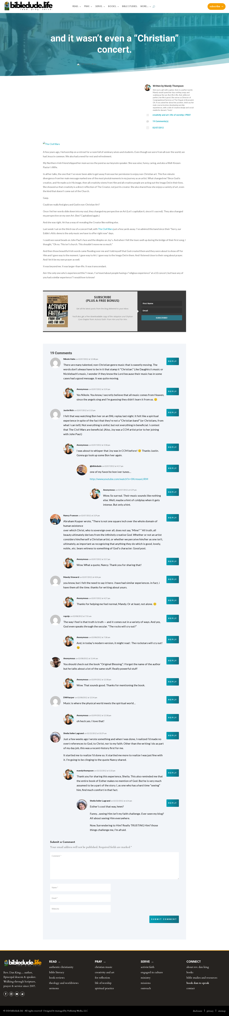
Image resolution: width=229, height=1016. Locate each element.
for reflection (102, 977)
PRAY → (100, 961)
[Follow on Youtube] (17, 994)
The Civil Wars (105, 229)
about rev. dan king (197, 967)
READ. (75, 7)
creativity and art (161, 115)
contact (190, 988)
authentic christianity (61, 967)
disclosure (197, 1010)
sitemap (222, 1010)
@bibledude (96, 466)
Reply (172, 361)
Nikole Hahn (69, 359)
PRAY (188, 115)
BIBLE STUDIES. (130, 7)
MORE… (144, 7)
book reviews (57, 977)
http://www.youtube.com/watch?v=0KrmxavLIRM (119, 479)
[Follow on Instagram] (11, 994)
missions (146, 983)
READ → (55, 961)
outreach (146, 988)
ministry (146, 977)
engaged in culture (152, 972)
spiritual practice (104, 988)
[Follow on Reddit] (22, 994)
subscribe (215, 6)
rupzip (66, 616)
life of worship (177, 115)
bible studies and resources (201, 977)
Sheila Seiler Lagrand (73, 733)
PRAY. (87, 7)
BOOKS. (112, 7)
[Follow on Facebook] (5, 994)
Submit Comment (164, 919)
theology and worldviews (63, 983)
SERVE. (99, 7)
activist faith (147, 967)
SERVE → (147, 961)
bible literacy (56, 972)
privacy (210, 1010)
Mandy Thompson (174, 85)
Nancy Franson (70, 515)
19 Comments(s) (160, 121)
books (189, 972)
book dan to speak (197, 983)
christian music (103, 967)
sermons (54, 988)
